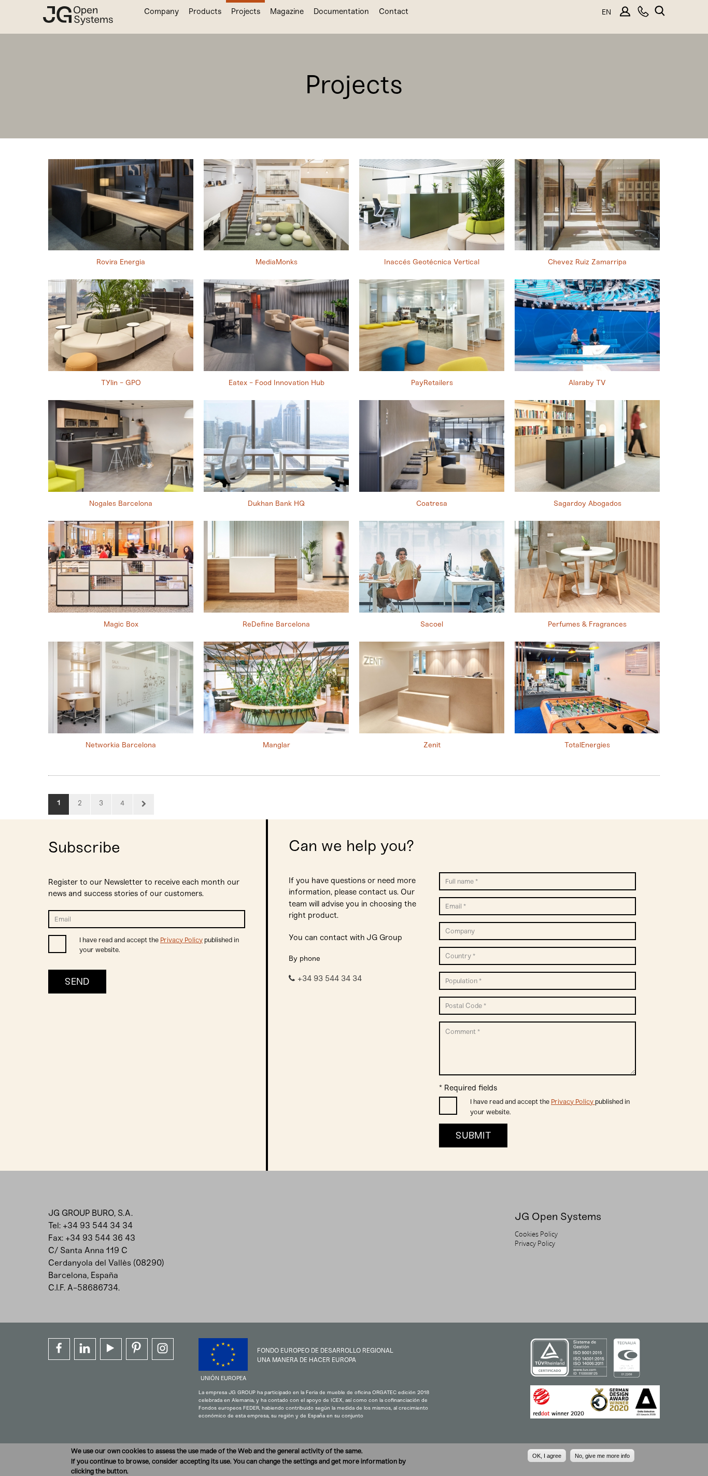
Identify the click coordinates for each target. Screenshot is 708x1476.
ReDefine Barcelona (276, 624)
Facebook (59, 1349)
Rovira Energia (120, 262)
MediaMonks (277, 262)
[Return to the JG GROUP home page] (78, 18)
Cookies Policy (536, 1234)
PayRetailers (432, 382)
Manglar (276, 745)
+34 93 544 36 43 (100, 1238)
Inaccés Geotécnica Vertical (431, 262)
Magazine (287, 11)
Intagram (163, 1349)
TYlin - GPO (121, 382)
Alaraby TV (587, 382)
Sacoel (431, 624)
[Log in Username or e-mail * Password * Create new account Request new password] (624, 15)
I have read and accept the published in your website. (159, 945)
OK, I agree (546, 1455)
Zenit (432, 745)
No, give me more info (602, 1455)
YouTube (111, 1349)
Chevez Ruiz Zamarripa (587, 262)
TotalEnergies (587, 745)
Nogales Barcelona (120, 503)
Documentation (341, 11)
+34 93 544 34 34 (330, 978)
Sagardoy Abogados (587, 503)
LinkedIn (85, 1349)
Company (161, 11)
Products (205, 11)
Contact (393, 11)
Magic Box (121, 624)
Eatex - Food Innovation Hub (276, 382)
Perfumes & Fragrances (587, 624)
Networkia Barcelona (121, 745)
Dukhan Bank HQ (276, 503)
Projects (245, 11)
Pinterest (137, 1349)
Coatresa (431, 503)
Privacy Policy (181, 940)
